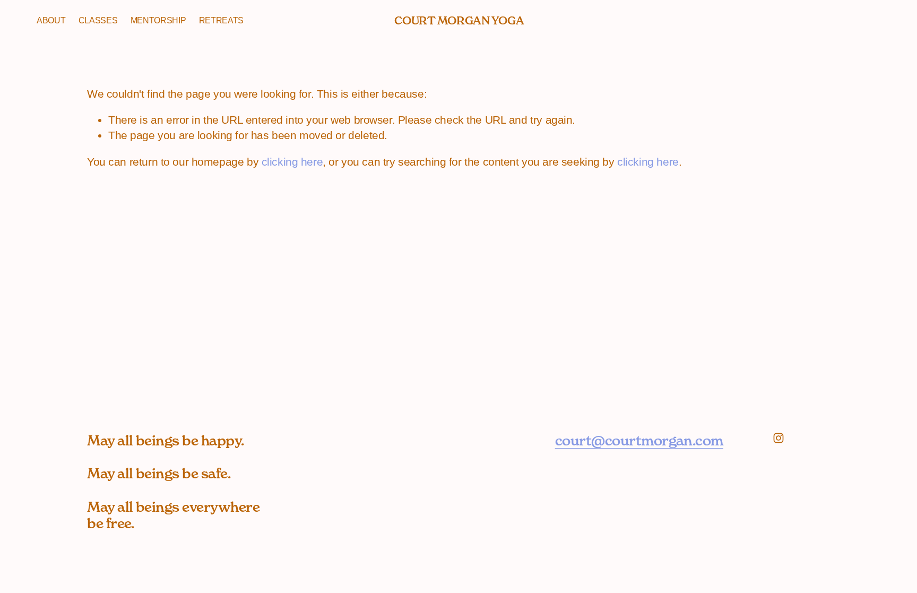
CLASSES (98, 20)
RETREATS (221, 20)
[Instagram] (778, 438)
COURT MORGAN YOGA (459, 20)
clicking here (292, 162)
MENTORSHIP (158, 20)
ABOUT (51, 20)
